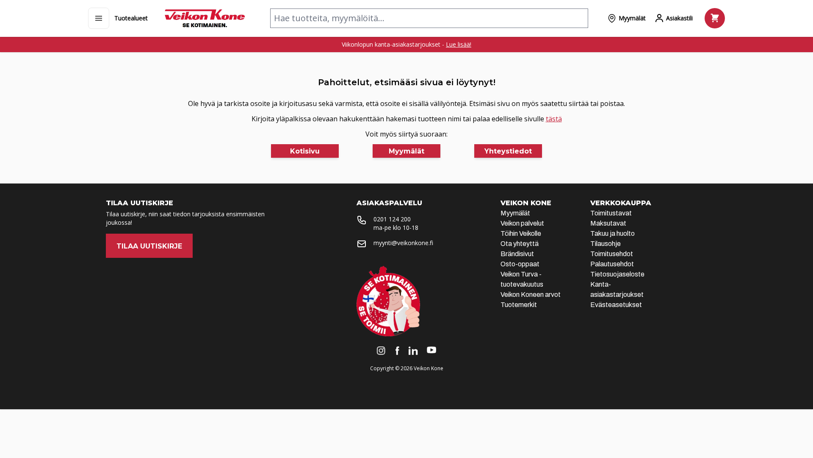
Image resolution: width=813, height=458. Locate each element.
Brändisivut (517, 253)
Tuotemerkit (519, 304)
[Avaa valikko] (98, 18)
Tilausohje (605, 243)
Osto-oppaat (520, 264)
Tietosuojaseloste (617, 274)
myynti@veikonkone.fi (403, 243)
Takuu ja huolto (612, 233)
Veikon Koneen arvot (531, 294)
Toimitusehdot (611, 253)
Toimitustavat (611, 213)
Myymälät (515, 213)
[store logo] (205, 18)
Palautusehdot (612, 264)
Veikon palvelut (522, 223)
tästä (554, 118)
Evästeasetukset (616, 304)
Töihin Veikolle (521, 233)
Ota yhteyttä (520, 243)
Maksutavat (608, 223)
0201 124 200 (392, 219)
